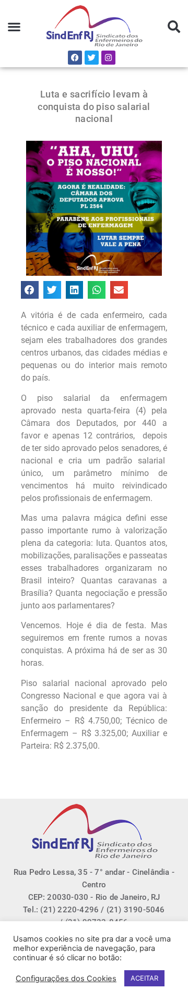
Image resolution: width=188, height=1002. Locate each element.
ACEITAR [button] (144, 978)
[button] (14, 27)
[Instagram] (108, 58)
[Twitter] (92, 58)
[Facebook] (75, 58)
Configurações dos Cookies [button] (66, 978)
